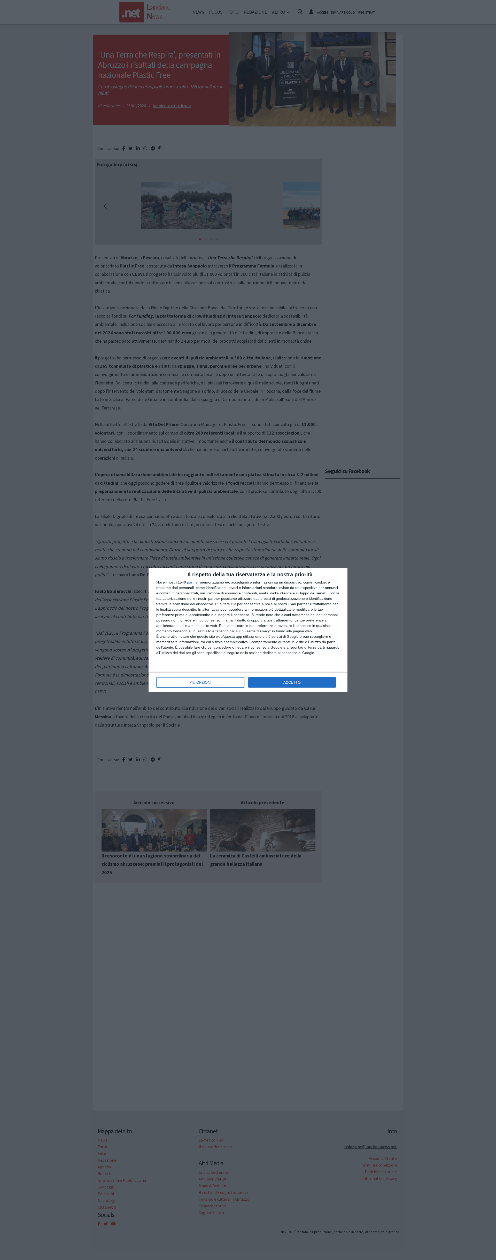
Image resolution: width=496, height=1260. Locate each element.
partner (193, 582)
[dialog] (248, 630)
